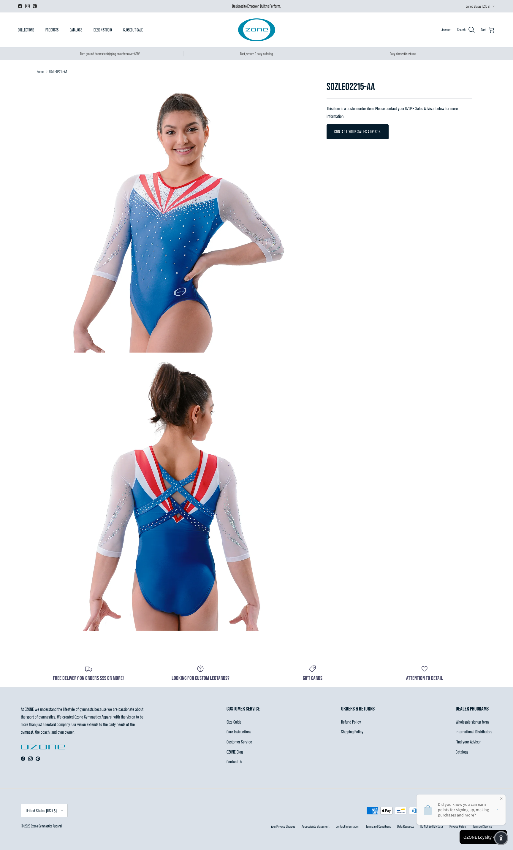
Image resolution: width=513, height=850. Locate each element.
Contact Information (347, 826)
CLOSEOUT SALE (133, 29)
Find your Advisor (468, 741)
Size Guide (234, 721)
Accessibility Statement (315, 826)
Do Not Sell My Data (431, 826)
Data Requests (405, 826)
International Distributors (474, 731)
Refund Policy (351, 721)
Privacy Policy (457, 826)
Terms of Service (482, 826)
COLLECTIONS (26, 29)
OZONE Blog (235, 751)
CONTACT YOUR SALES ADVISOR (357, 131)
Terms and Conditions (378, 826)
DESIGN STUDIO (103, 29)
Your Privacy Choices (283, 826)
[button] (501, 838)
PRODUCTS (51, 29)
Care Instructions (239, 731)
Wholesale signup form (472, 721)
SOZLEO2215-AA (58, 71)
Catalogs (462, 751)
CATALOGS (76, 29)
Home (40, 71)
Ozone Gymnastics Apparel (46, 826)
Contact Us (234, 761)
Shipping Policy (352, 731)
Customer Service (239, 741)
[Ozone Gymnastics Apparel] (256, 29)
